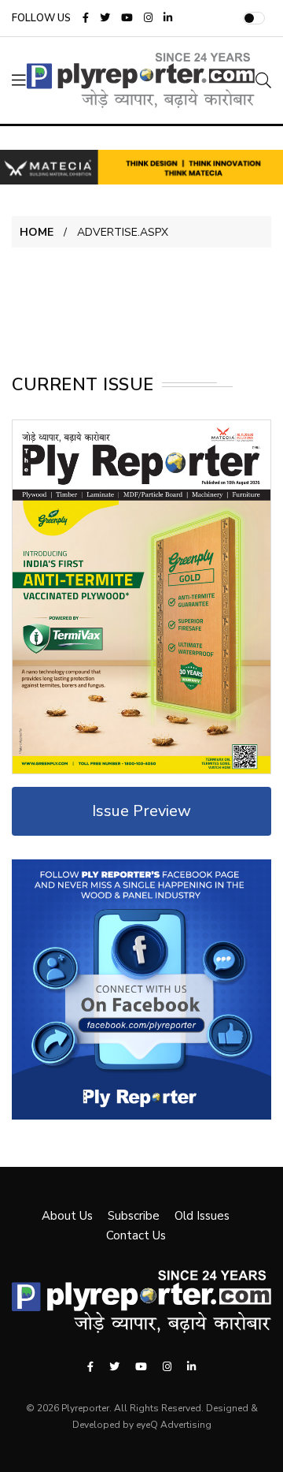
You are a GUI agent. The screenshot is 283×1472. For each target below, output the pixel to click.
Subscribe (134, 1216)
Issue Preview (141, 811)
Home (36, 232)
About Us (67, 1216)
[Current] (141, 596)
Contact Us (136, 1235)
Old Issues (202, 1216)
